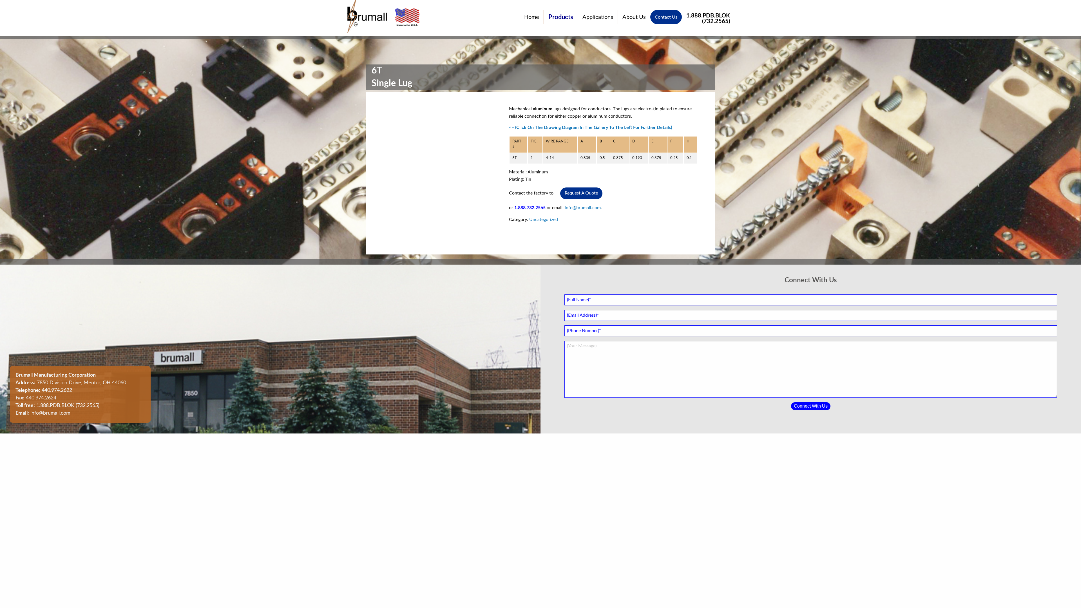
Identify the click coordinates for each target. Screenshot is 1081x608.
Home (531, 17)
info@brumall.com (583, 207)
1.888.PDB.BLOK (708, 17)
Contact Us (666, 17)
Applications (597, 17)
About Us (634, 17)
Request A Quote (581, 193)
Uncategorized (543, 219)
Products (560, 17)
